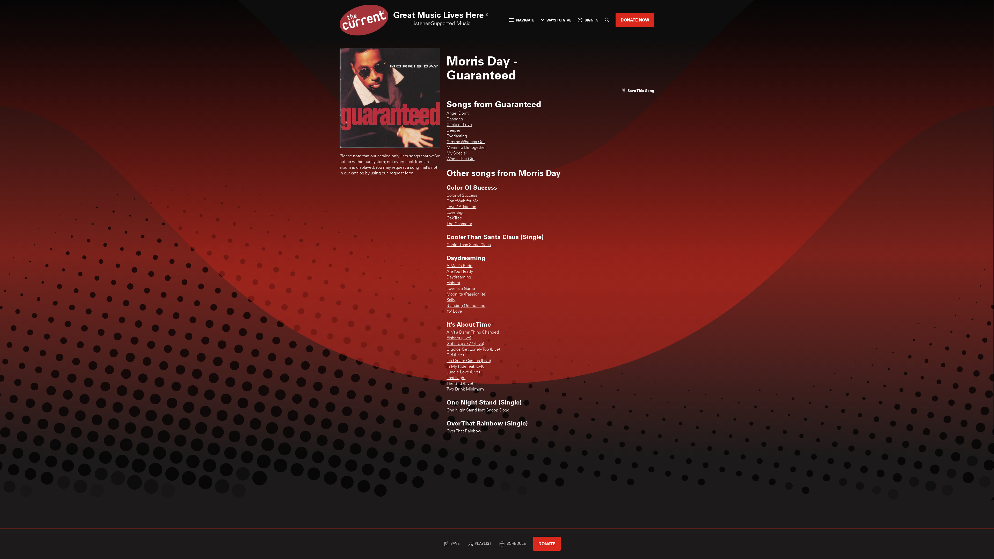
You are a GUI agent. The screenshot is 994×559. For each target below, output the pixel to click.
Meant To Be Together (466, 148)
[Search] (607, 20)
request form (401, 173)
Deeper (453, 131)
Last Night (456, 378)
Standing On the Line (466, 306)
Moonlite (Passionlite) (466, 294)
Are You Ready (460, 272)
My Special (457, 153)
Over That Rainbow (464, 431)
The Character (459, 224)
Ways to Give (559, 20)
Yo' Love (454, 312)
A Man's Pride (459, 266)
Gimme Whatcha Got (466, 142)
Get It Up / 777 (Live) (465, 344)
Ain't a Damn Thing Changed (473, 332)
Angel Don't (458, 114)
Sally (451, 300)
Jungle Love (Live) (463, 372)
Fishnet (453, 283)
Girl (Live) (455, 355)
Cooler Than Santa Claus (469, 245)
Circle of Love (459, 125)
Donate (547, 543)
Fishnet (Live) (459, 338)
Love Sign (456, 213)
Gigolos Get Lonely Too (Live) (473, 350)
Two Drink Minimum (465, 389)
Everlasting (457, 136)
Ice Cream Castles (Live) (469, 361)
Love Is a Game (461, 289)
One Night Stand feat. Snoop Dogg (478, 410)
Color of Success (462, 196)
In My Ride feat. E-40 (466, 367)
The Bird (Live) (460, 384)
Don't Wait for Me (463, 201)
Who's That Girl (460, 159)
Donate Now (635, 20)
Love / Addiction (461, 207)
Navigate (525, 20)
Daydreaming (459, 277)
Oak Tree (454, 218)
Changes (455, 119)
